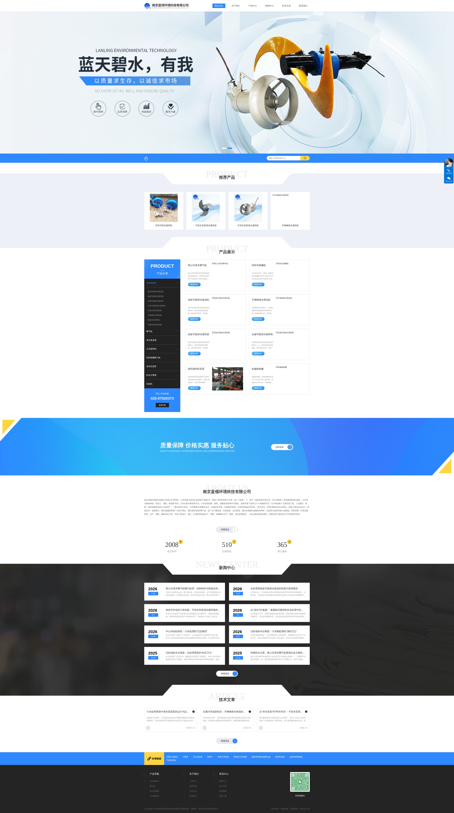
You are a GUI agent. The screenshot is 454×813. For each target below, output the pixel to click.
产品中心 (252, 6)
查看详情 (194, 284)
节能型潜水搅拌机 (155, 325)
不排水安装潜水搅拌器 (163, 225)
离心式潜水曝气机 (197, 265)
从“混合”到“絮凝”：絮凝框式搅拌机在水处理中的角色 (278, 610)
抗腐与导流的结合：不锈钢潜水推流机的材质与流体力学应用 (169, 711)
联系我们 (303, 6)
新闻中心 (269, 6)
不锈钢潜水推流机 (261, 299)
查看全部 (162, 405)
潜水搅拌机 (151, 283)
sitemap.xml (305, 809)
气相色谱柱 (171, 760)
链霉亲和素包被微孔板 (261, 757)
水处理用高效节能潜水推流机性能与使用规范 (274, 588)
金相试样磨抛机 (296, 757)
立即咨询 (279, 447)
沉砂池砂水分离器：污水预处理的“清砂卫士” (274, 631)
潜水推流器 (151, 340)
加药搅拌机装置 (196, 369)
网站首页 (219, 6)
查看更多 (225, 529)
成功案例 (223, 791)
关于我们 (235, 6)
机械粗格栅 (258, 369)
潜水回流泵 (151, 366)
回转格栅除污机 (153, 358)
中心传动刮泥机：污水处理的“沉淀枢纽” (187, 631)
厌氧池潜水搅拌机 (290, 225)
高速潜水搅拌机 (154, 320)
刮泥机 (149, 384)
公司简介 (193, 781)
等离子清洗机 (223, 757)
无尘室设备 (197, 757)
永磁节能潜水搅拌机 (156, 301)
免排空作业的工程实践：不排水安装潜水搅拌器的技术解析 (193, 610)
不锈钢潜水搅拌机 (248, 225)
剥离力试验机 (172, 757)
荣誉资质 (193, 786)
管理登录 (294, 809)
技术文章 (286, 6)
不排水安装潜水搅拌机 (206, 225)
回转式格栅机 (259, 265)
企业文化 (193, 791)
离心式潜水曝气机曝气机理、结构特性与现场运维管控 (193, 588)
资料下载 (223, 796)
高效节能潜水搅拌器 (156, 296)
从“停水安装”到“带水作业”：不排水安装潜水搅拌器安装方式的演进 (225, 711)
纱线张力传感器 (240, 757)
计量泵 (185, 757)
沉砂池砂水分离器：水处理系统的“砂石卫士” (189, 652)
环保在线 (284, 809)
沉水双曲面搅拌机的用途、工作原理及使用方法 (281, 711)
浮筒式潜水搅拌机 (155, 310)
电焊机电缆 (280, 757)
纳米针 (210, 757)
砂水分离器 (151, 375)
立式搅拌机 (151, 349)
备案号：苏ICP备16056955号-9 (204, 809)
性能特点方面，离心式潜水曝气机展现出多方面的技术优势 (278, 652)
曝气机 (149, 331)
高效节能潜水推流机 (156, 292)
